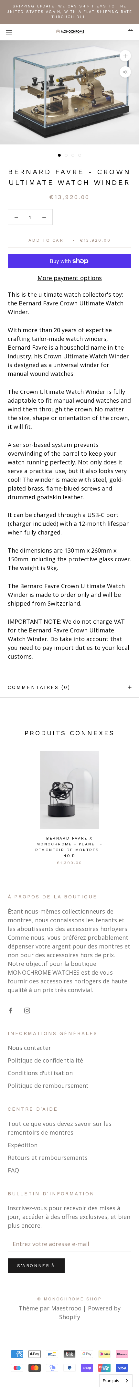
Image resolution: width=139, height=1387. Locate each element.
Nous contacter (29, 1048)
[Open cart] (130, 32)
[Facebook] (11, 1010)
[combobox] (116, 1380)
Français (111, 1380)
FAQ (13, 1170)
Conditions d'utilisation (40, 1073)
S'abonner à (36, 1265)
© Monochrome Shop (69, 1299)
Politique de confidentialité (45, 1060)
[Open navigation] (9, 32)
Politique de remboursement (48, 1085)
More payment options (69, 278)
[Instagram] (27, 1010)
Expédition (22, 1145)
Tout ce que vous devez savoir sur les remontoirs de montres (60, 1128)
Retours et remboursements (48, 1157)
